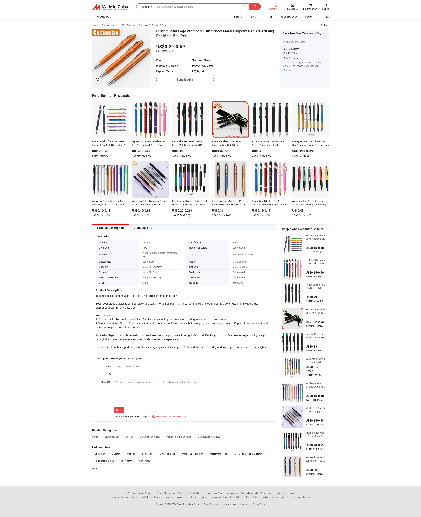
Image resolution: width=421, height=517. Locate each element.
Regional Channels (249, 493)
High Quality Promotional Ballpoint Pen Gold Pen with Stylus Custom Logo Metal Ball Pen (316, 261)
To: (110, 374)
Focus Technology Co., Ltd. (189, 504)
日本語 (246, 497)
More (285, 70)
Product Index (267, 493)
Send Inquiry (185, 79)
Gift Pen (131, 453)
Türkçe (275, 497)
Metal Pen (147, 453)
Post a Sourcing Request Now (169, 416)
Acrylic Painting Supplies (179, 436)
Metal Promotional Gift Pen (248, 453)
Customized (239, 247)
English (133, 497)
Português (155, 497)
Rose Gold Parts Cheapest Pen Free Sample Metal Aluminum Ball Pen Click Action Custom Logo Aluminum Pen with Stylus (316, 459)
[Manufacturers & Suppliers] (110, 6)
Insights (293, 493)
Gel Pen (129, 436)
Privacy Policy (259, 504)
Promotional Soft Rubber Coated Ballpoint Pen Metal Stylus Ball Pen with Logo (316, 237)
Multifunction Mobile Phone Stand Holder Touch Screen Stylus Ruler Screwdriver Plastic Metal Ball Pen (316, 434)
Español (144, 497)
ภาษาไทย (264, 497)
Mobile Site (282, 493)
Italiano (194, 497)
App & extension (289, 16)
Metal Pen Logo (167, 453)
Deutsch (204, 497)
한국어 (237, 497)
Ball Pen (116, 453)
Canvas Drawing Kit (150, 436)
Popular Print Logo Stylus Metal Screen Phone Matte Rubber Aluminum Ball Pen (316, 335)
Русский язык (181, 497)
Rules (327, 16)
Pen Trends (144, 460)
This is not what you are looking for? (132, 416)
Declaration (244, 504)
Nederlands (217, 497)
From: (108, 366)
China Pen (100, 453)
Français (168, 497)
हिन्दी (255, 497)
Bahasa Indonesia (302, 497)
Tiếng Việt (285, 497)
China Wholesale (197, 493)
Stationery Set (112, 436)
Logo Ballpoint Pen (104, 460)
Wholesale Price (215, 493)
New (144, 247)
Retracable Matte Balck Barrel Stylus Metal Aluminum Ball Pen (316, 286)
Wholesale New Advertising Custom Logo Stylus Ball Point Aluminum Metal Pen (316, 385)
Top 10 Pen (126, 460)
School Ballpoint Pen (192, 453)
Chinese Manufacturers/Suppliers (171, 493)
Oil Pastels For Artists (209, 436)
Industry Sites (232, 493)
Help (270, 16)
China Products (146, 493)
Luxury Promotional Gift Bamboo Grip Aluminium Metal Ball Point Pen (316, 360)
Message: (106, 381)
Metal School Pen (219, 453)
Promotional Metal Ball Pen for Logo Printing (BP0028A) (316, 311)
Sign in (325, 8)
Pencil (95, 436)
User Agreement (229, 504)
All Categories (104, 16)
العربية (228, 497)
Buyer (253, 16)
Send (118, 410)
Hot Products (130, 493)
